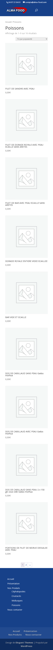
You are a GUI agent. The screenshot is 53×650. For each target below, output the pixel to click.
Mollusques (17, 600)
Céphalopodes (18, 591)
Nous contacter (14, 609)
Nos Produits (13, 588)
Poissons (16, 605)
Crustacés (16, 596)
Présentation (13, 583)
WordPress (26, 646)
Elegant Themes (24, 642)
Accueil (8, 22)
